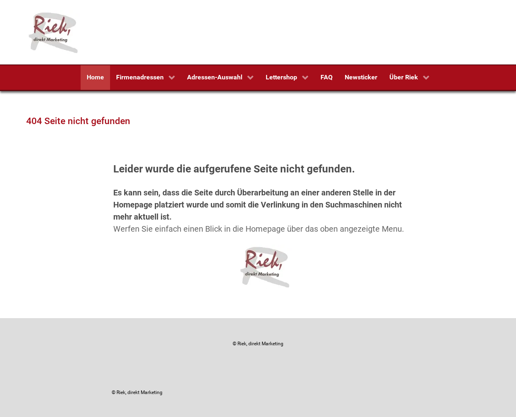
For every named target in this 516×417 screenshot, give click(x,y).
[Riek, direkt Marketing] (53, 31)
